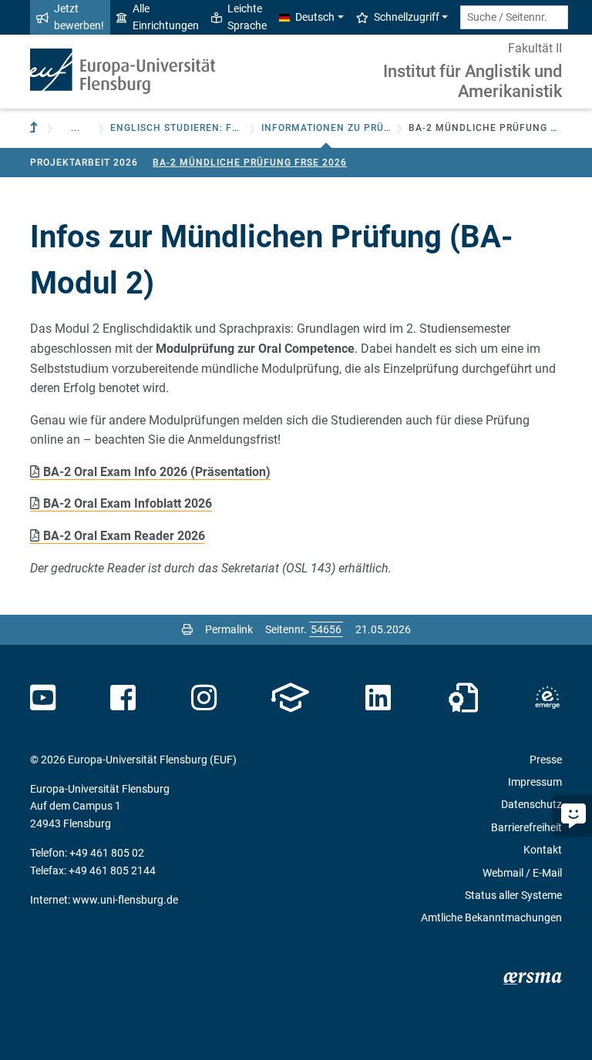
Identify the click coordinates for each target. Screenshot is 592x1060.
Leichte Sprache (247, 17)
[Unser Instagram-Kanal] (204, 698)
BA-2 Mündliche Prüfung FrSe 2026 (250, 162)
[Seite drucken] (187, 629)
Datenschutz (531, 804)
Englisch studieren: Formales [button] (177, 127)
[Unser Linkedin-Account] (378, 698)
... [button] (75, 127)
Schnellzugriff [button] (406, 17)
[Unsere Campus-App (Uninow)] (290, 698)
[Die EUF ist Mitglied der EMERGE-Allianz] (547, 698)
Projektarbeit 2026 (84, 162)
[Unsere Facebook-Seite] (123, 698)
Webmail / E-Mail (522, 873)
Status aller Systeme (513, 895)
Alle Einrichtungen (166, 17)
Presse (546, 759)
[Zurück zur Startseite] (122, 71)
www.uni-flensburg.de (125, 900)
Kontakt (542, 850)
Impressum (535, 782)
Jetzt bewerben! (79, 17)
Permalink (229, 629)
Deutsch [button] (315, 17)
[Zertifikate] (463, 698)
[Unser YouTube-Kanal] (43, 698)
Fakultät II (535, 48)
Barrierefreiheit (526, 827)
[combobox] (514, 17)
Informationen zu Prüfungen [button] (326, 127)
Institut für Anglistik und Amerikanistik (472, 81)
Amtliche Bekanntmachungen (491, 917)
